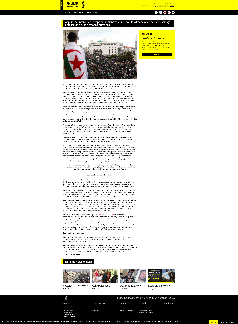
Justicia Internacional (97, 308)
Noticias (122, 306)
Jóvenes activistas (143, 306)
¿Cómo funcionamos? (68, 310)
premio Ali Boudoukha (106, 215)
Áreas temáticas (79, 12)
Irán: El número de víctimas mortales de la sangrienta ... (76, 286)
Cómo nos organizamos (68, 314)
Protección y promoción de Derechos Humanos (103, 306)
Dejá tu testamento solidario (145, 308)
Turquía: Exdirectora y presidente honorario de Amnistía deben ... (102, 286)
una (86, 208)
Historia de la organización (69, 306)
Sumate (97, 12)
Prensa (89, 12)
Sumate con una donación (145, 310)
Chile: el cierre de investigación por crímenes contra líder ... (159, 286)
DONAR (156, 55)
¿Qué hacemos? (95, 310)
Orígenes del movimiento (69, 316)
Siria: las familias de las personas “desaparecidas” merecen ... (130, 286)
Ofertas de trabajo (67, 312)
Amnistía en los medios (125, 308)
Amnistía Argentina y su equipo (70, 308)
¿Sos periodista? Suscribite (126, 310)
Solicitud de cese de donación (146, 312)
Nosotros (68, 12)
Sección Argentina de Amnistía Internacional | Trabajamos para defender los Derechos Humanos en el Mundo (73, 5)
